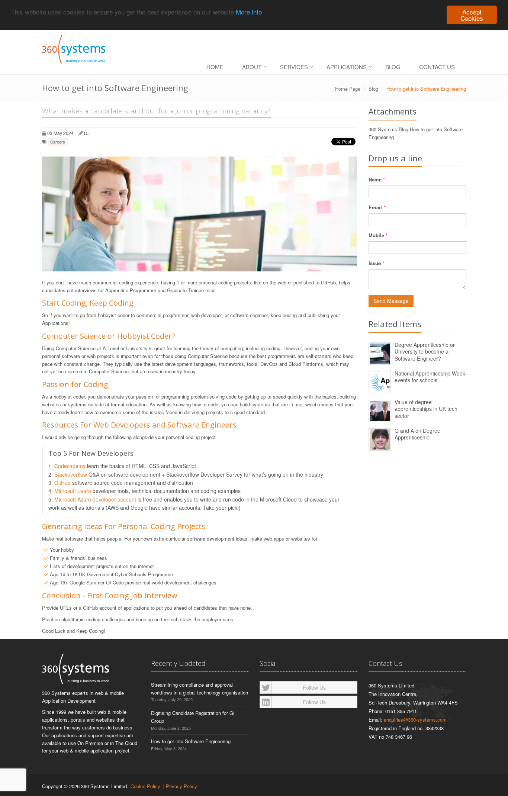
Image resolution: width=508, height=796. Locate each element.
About (251, 67)
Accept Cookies (471, 15)
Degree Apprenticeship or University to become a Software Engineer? (425, 351)
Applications (347, 67)
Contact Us (437, 67)
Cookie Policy (145, 786)
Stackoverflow (70, 474)
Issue (375, 263)
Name (375, 179)
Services (294, 67)
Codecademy (70, 466)
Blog (393, 67)
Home (215, 67)
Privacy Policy (181, 786)
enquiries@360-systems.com (415, 719)
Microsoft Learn (72, 490)
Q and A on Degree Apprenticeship (417, 434)
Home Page (347, 88)
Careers (57, 142)
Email (375, 207)
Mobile (376, 235)
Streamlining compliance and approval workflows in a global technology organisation (199, 688)
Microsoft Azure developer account (95, 499)
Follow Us (314, 687)
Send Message (391, 300)
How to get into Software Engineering (191, 741)
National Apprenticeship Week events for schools (430, 377)
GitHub (62, 482)
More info (249, 12)
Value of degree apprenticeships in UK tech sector (426, 408)
